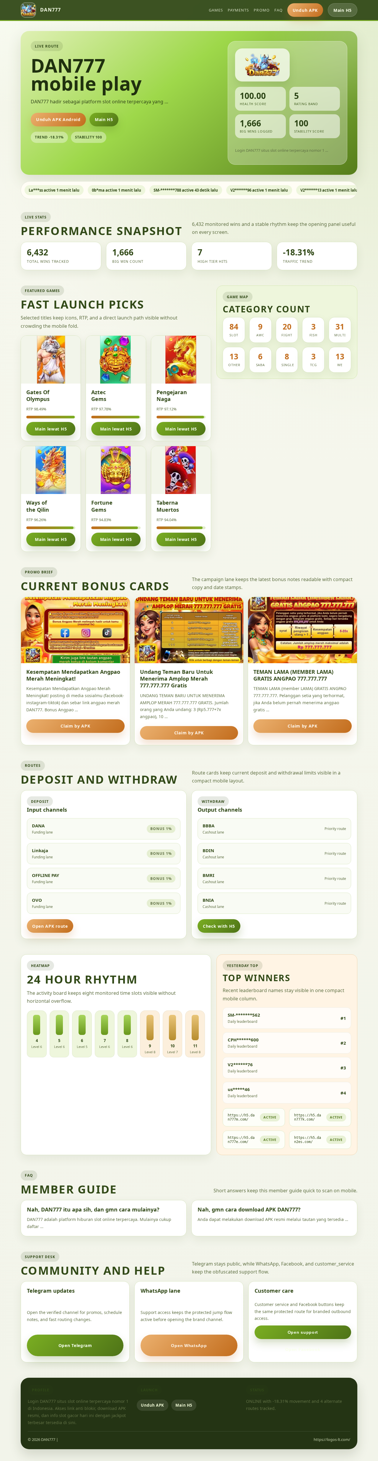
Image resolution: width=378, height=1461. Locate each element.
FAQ (278, 10)
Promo (261, 10)
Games (216, 10)
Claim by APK (75, 726)
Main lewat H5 (51, 429)
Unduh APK (305, 10)
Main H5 (342, 10)
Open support (303, 1332)
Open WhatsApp (189, 1345)
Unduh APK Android (58, 119)
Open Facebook (302, 1349)
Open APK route (50, 926)
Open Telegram (75, 1345)
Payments (238, 10)
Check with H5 (219, 926)
